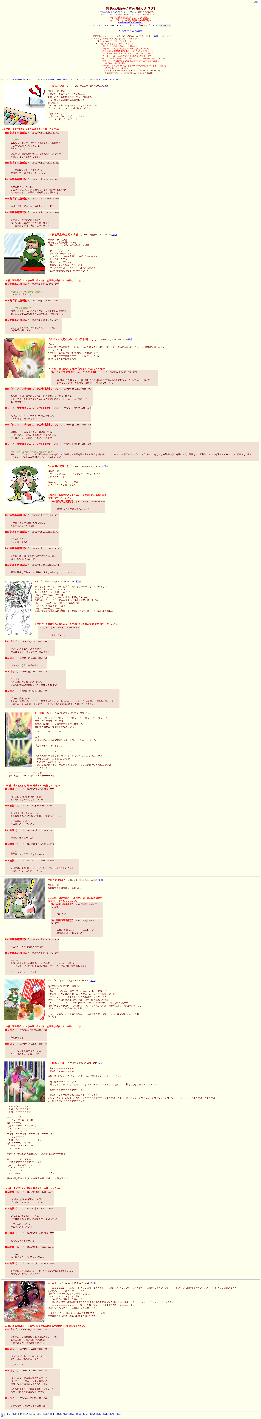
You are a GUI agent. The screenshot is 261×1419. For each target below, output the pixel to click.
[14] (41, 79)
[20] (62, 79)
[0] (2, 79)
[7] (19, 79)
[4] (12, 79)
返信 (105, 86)
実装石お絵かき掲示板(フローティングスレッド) (119, 12)
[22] (69, 79)
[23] (73, 79)
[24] (76, 79)
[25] (80, 79)
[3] (9, 79)
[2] (7, 79)
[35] (115, 79)
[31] (101, 79)
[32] (105, 79)
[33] (108, 79)
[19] (59, 79)
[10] (27, 79)
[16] (48, 79)
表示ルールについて (162, 36)
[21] (66, 79)
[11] (30, 79)
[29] (94, 79)
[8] (22, 79)
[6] (17, 79)
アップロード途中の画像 (130, 31)
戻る (257, 2)
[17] (52, 79)
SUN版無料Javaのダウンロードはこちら (130, 22)
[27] (87, 79)
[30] (98, 79)
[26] (84, 79)
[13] (38, 79)
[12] (34, 79)
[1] (5, 79)
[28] (91, 79)
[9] (24, 79)
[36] (119, 79)
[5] (14, 79)
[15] (45, 79)
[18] (55, 79)
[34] (112, 79)
